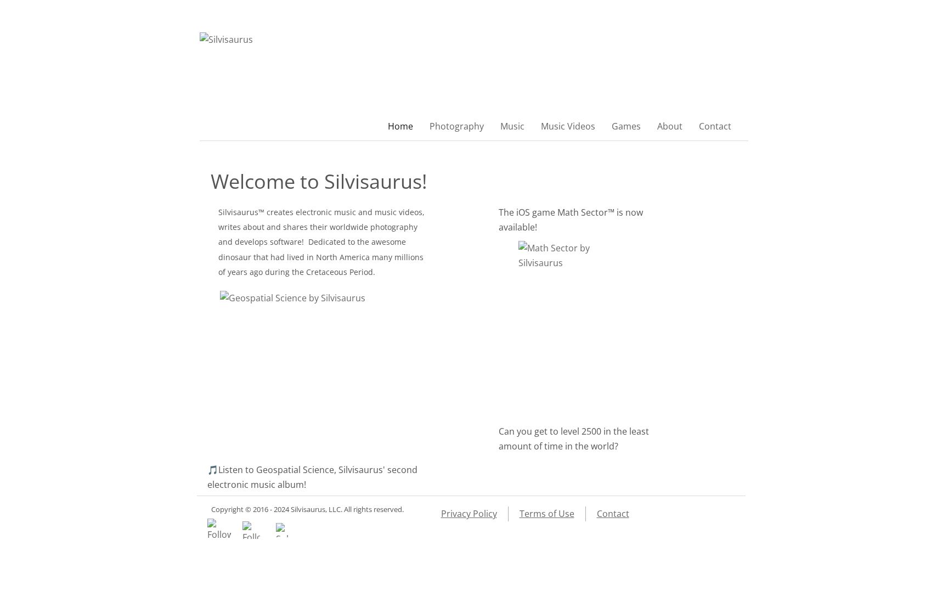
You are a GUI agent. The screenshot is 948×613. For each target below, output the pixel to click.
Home (400, 126)
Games (626, 126)
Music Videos (568, 126)
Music (512, 126)
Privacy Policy (469, 514)
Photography (457, 126)
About (669, 126)
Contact (715, 126)
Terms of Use (547, 514)
